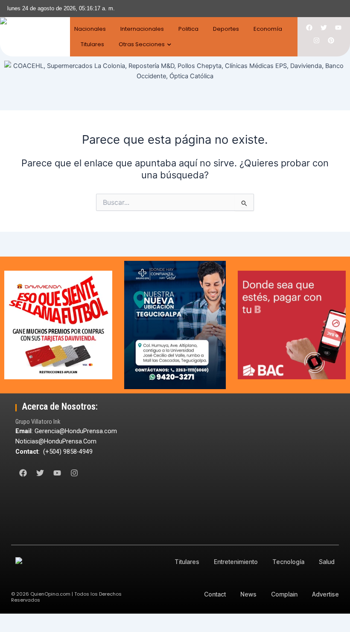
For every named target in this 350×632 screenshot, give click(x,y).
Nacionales (90, 29)
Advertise (325, 594)
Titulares (92, 44)
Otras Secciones (142, 44)
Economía (268, 29)
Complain (284, 594)
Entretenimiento (236, 561)
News (248, 594)
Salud (327, 561)
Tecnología (288, 561)
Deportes (226, 29)
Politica (188, 29)
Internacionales (142, 29)
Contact (215, 594)
